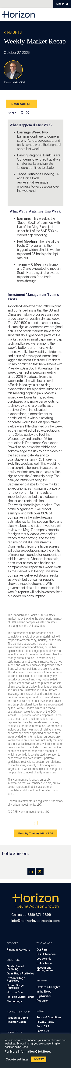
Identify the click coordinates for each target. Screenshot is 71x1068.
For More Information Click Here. (28, 1051)
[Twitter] (40, 871)
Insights (14, 32)
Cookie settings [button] (17, 1059)
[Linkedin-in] (31, 871)
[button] (22, 113)
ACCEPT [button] (39, 1059)
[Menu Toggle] (68, 14)
